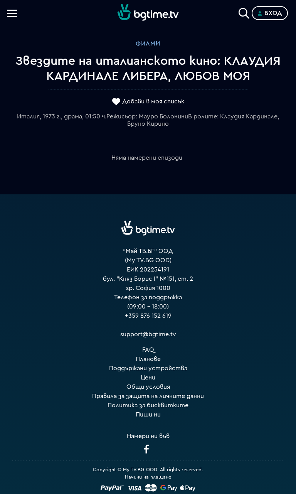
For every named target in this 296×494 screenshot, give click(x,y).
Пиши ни (148, 414)
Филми (148, 43)
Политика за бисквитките (148, 405)
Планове (148, 359)
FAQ (148, 350)
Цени (148, 377)
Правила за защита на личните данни (148, 396)
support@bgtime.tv (148, 334)
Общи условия (148, 387)
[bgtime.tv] (148, 228)
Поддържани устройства (148, 368)
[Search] (244, 12)
